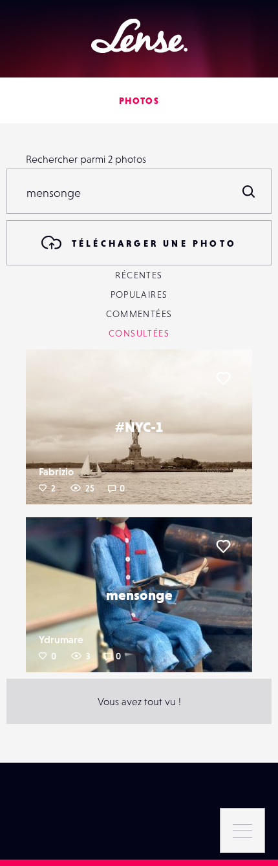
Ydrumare (61, 639)
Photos (139, 101)
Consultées (139, 333)
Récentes (138, 275)
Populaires (139, 294)
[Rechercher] (249, 191)
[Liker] (223, 378)
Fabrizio (56, 471)
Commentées (139, 314)
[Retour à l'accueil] (139, 36)
